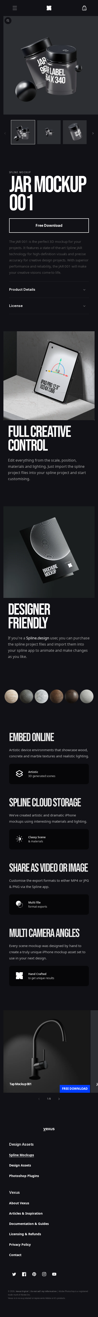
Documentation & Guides (29, 1223)
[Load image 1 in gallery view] (23, 132)
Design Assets (20, 1165)
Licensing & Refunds (25, 1234)
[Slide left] (5, 133)
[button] (15, 8)
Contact (15, 1255)
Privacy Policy (20, 1244)
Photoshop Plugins (24, 1176)
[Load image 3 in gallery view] (75, 132)
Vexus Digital (22, 1291)
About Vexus (19, 1203)
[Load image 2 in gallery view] (49, 132)
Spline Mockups (21, 1155)
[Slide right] (93, 133)
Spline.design (37, 638)
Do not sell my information (44, 1291)
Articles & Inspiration (26, 1213)
